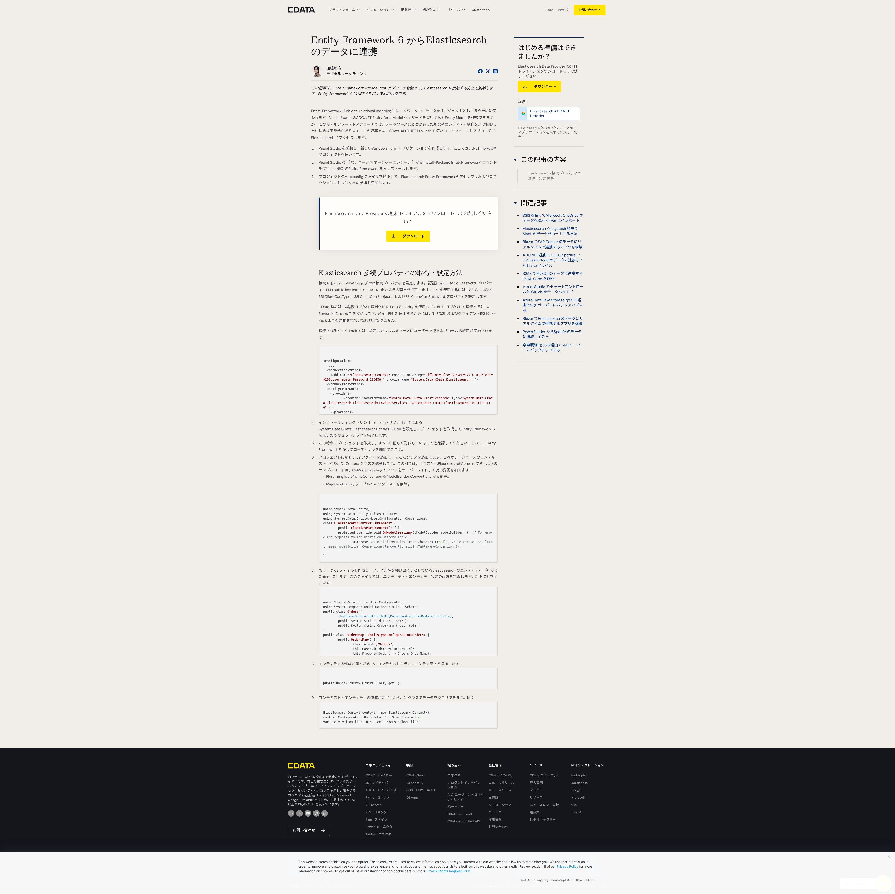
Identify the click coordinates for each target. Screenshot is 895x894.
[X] (299, 813)
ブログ (535, 790)
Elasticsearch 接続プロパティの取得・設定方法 (554, 176)
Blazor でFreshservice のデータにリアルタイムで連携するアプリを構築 (553, 321)
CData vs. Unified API (464, 821)
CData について (500, 775)
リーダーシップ (500, 805)
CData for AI (481, 10)
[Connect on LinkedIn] (495, 71)
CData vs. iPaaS (460, 814)
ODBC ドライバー (378, 775)
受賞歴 (493, 797)
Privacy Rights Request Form (448, 871)
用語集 (535, 812)
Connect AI (414, 783)
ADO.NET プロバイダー (382, 790)
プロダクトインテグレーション (465, 785)
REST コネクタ (376, 812)
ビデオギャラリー (543, 819)
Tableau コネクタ (378, 834)
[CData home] (305, 10)
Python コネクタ (377, 797)
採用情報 (495, 819)
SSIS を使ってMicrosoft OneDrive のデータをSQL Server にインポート (553, 218)
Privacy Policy (567, 866)
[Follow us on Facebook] (480, 71)
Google (576, 790)
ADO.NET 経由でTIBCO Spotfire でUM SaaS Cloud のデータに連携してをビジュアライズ (553, 260)
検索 (561, 10)
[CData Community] (324, 813)
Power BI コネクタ (378, 827)
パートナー (456, 806)
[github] (316, 813)
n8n (574, 805)
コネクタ (454, 775)
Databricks (579, 783)
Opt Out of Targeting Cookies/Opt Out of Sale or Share (557, 880)
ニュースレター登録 (544, 805)
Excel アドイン (376, 819)
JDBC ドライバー (378, 783)
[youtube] (308, 813)
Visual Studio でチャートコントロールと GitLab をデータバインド (553, 289)
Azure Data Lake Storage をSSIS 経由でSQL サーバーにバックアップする (553, 305)
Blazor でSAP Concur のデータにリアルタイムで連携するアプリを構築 (552, 244)
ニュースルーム (500, 790)
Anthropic (578, 775)
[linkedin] (291, 813)
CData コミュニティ (545, 775)
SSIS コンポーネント (421, 790)
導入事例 (536, 783)
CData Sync (415, 775)
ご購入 (549, 10)
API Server (373, 805)
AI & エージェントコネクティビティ (466, 797)
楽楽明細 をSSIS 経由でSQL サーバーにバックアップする (552, 348)
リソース (536, 797)
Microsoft (578, 797)
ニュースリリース (501, 783)
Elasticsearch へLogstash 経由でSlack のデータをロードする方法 (550, 231)
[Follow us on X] (487, 71)
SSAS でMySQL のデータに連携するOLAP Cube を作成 (553, 276)
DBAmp (412, 797)
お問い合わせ (588, 10)
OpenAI (576, 812)
